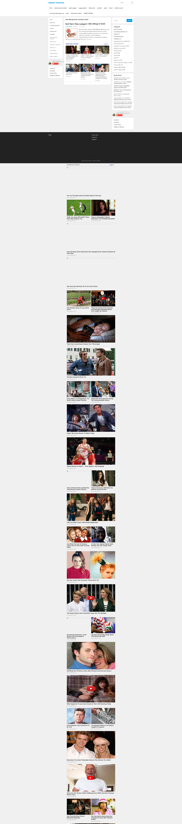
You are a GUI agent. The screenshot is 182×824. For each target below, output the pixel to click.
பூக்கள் (115, 57)
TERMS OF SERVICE (55, 75)
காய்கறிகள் (116, 50)
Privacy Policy (53, 73)
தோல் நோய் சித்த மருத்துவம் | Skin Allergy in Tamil (85, 24)
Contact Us (52, 68)
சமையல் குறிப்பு (53, 50)
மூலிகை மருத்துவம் (54, 56)
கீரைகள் (116, 53)
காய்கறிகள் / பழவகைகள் (55, 44)
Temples (52, 28)
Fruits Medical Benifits (55, 25)
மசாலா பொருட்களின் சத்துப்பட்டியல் (122, 62)
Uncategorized (53, 31)
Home (51, 19)
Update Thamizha (56, 2)
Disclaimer (52, 71)
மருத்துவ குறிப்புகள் (54, 53)
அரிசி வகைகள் (53, 41)
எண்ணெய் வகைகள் (118, 48)
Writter (75, 26)
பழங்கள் (116, 55)
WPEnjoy (98, 160)
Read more (89, 39)
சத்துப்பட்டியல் (53, 47)
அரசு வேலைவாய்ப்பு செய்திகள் (54, 38)
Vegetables (52, 34)
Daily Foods (52, 22)
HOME (49, 135)
